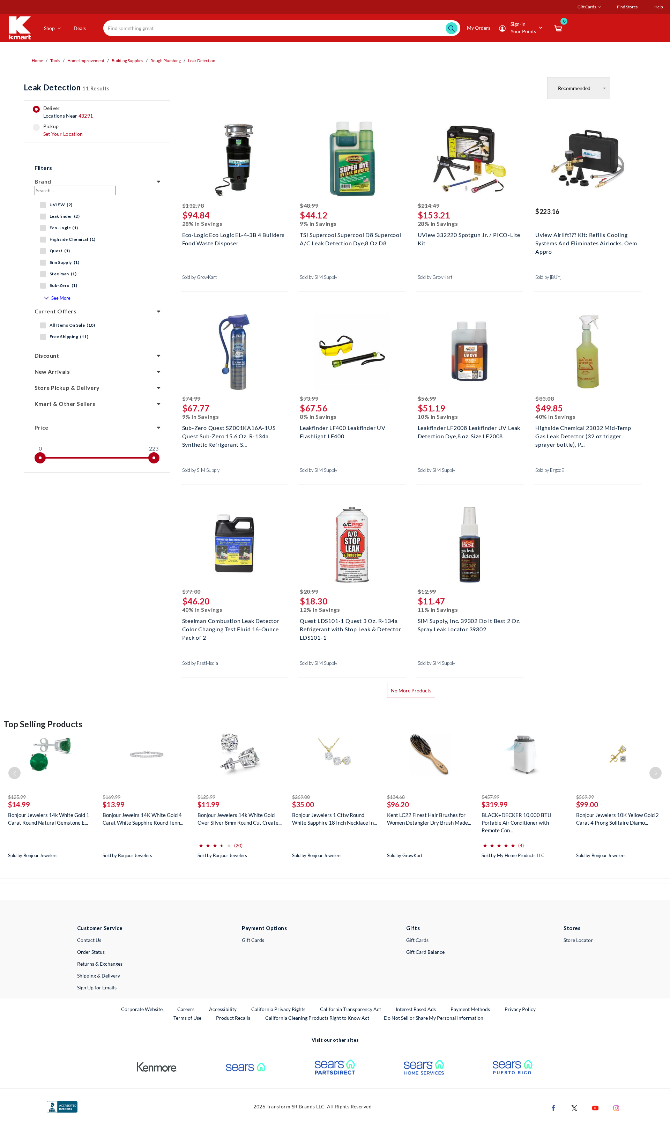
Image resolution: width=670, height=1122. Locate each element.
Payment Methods (470, 1009)
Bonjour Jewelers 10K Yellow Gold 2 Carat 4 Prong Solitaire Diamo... (617, 819)
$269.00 (301, 797)
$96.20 (398, 804)
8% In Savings (318, 416)
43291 (86, 116)
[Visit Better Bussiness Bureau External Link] (62, 1106)
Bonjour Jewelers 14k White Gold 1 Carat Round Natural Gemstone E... (48, 819)
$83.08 (544, 398)
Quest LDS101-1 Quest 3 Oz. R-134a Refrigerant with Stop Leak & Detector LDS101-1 (350, 628)
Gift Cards (253, 940)
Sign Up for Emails (97, 987)
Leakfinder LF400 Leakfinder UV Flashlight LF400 (343, 431)
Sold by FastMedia (200, 663)
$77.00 (191, 591)
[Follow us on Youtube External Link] (595, 1107)
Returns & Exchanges (99, 964)
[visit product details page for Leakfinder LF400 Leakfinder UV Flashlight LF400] (352, 352)
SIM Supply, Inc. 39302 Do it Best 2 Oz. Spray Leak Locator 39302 (469, 624)
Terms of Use (187, 1018)
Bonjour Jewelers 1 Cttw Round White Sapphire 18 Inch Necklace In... (334, 819)
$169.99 (111, 797)
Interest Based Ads (416, 1009)
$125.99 (17, 797)
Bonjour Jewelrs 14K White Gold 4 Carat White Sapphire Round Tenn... (143, 819)
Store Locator (578, 940)
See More (60, 298)
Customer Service (100, 928)
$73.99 (309, 398)
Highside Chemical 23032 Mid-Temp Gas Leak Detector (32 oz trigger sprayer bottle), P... (583, 435)
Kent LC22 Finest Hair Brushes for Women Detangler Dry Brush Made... (429, 819)
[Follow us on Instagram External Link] (616, 1107)
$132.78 (193, 205)
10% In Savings (438, 416)
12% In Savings (320, 609)
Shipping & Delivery (98, 976)
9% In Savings (318, 223)
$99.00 (587, 804)
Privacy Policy (520, 1009)
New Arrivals (52, 371)
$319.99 (495, 804)
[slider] (40, 457)
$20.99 (309, 591)
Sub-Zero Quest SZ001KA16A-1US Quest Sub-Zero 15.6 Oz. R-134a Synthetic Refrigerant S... (229, 435)
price (42, 427)
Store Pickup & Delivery (67, 387)
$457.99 (490, 797)
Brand (43, 181)
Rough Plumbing (165, 60)
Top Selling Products (42, 724)
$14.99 (19, 804)
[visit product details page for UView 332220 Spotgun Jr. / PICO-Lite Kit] (470, 159)
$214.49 (429, 205)
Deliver (68, 112)
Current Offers (56, 311)
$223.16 (547, 211)
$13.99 (114, 804)
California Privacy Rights (278, 1009)
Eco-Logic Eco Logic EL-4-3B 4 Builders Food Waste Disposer (233, 238)
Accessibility (223, 1009)
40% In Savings (555, 416)
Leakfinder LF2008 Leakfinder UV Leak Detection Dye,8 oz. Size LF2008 (469, 431)
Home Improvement (85, 60)
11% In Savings (438, 609)
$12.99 (427, 591)
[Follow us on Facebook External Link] (553, 1107)
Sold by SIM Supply (318, 277)
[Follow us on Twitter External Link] (574, 1107)
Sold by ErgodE (549, 470)
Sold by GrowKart (199, 277)
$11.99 (208, 804)
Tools (55, 60)
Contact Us (89, 940)
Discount (47, 355)
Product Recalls (233, 1018)
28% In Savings (202, 223)
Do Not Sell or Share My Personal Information (433, 1018)
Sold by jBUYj (548, 277)
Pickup (63, 130)
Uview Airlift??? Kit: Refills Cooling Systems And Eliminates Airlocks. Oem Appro (586, 242)
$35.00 (303, 804)
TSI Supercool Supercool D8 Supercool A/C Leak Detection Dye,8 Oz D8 (350, 238)
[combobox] (282, 28)
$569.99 (585, 797)
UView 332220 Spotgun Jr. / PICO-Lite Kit (469, 238)
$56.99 (427, 398)
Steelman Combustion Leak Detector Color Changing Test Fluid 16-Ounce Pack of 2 (231, 628)
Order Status (91, 952)
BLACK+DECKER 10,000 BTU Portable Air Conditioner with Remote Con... (516, 822)
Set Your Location (63, 134)
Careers (186, 1009)
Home (37, 60)
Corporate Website (142, 1009)
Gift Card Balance (425, 952)
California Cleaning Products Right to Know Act (317, 1018)
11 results (67, 87)
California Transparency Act (350, 1009)
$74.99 (191, 398)
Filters (43, 167)
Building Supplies (127, 60)
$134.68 (396, 797)
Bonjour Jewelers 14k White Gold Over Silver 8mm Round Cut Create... (240, 819)
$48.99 (309, 205)
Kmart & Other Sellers (65, 403)
